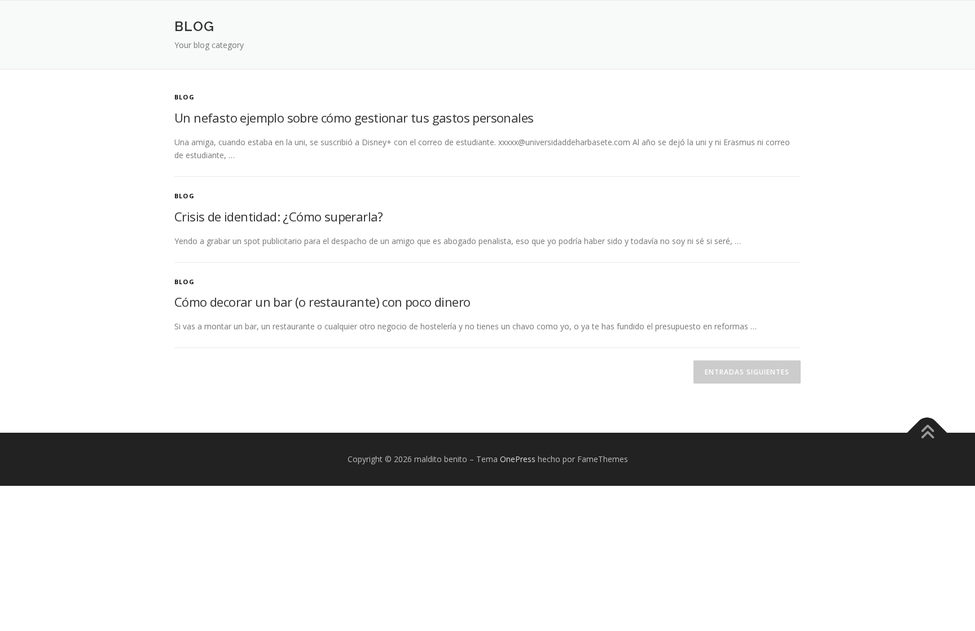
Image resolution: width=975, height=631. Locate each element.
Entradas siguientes (747, 372)
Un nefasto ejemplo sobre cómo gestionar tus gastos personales (353, 117)
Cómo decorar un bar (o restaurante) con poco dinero (322, 301)
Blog (184, 97)
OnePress (517, 459)
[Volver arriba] (927, 433)
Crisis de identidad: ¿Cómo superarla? (278, 216)
